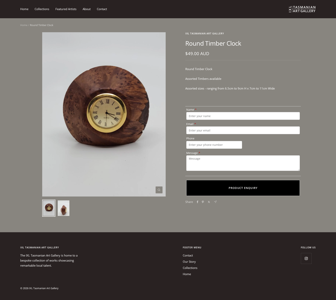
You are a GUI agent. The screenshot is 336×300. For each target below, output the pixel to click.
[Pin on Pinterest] (203, 202)
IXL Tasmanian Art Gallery (204, 33)
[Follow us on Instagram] (306, 258)
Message (193, 153)
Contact (102, 9)
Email (191, 124)
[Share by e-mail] (215, 202)
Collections (42, 9)
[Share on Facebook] (197, 202)
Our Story (189, 261)
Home (24, 9)
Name (191, 109)
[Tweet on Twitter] (209, 202)
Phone (190, 138)
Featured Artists (65, 9)
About (87, 9)
